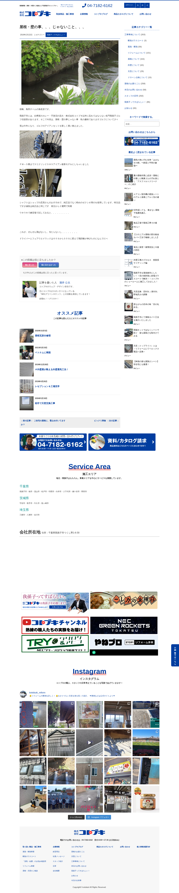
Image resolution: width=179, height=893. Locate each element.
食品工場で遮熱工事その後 (145, 223)
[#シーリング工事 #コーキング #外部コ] (33, 799)
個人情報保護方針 (143, 847)
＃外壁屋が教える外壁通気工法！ (52, 369)
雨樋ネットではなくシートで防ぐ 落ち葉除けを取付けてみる (146, 333)
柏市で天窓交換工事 (45, 403)
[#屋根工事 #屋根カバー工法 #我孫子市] (146, 714)
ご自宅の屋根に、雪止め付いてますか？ (43, 422)
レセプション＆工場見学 (47, 386)
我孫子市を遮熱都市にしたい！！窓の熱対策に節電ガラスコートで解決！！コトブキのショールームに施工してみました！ (141, 277)
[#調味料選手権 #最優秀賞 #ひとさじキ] (146, 799)
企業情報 (84, 14)
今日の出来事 (76, 880)
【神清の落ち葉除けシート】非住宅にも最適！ (146, 362)
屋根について (134, 59)
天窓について (134, 71)
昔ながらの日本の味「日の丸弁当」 (146, 305)
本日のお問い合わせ (133, 90)
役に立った (29, 265)
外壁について (134, 65)
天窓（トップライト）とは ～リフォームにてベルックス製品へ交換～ (146, 349)
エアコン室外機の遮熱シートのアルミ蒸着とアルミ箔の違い (146, 197)
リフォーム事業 (28, 866)
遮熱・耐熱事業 (28, 852)
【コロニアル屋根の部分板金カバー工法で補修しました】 (146, 235)
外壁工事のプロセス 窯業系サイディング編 (146, 261)
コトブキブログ (101, 14)
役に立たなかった (48, 265)
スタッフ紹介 (58, 861)
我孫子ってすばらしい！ (56, 35)
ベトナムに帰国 (43, 352)
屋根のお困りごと (132, 83)
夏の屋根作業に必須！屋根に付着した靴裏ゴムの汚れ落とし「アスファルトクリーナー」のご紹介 (141, 179)
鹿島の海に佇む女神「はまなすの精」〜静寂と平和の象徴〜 (146, 163)
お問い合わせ (145, 14)
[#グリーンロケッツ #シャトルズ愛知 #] (146, 742)
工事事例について (132, 34)
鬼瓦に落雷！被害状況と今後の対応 (146, 248)
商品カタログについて (123, 14)
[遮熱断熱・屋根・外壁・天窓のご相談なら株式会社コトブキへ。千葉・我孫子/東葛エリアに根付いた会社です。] (89, 834)
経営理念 (56, 852)
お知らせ (128, 108)
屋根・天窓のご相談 (30, 871)
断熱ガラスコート (135, 40)
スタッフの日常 (131, 96)
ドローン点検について (137, 77)
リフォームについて (136, 53)
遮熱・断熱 (133, 47)
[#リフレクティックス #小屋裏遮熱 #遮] (33, 742)
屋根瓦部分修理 (43, 335)
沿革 (54, 866)
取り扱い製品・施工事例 (32, 847)
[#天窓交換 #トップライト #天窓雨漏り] (33, 771)
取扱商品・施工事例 (65, 14)
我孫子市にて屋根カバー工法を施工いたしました (146, 318)
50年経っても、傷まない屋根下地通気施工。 (146, 211)
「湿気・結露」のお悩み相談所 (34, 861)
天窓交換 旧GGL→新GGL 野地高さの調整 (146, 293)
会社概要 (56, 871)
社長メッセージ (59, 856)
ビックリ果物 (100, 420)
